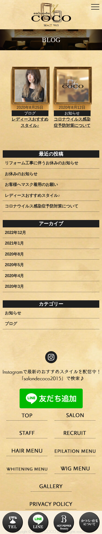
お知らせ (13, 312)
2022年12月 (15, 232)
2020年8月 (14, 254)
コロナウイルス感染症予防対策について (41, 206)
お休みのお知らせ (21, 173)
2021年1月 (14, 243)
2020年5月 (14, 264)
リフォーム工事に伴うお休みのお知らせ (41, 162)
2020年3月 (14, 286)
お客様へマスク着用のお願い (31, 184)
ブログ (11, 323)
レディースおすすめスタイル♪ (32, 195)
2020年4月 (14, 275)
